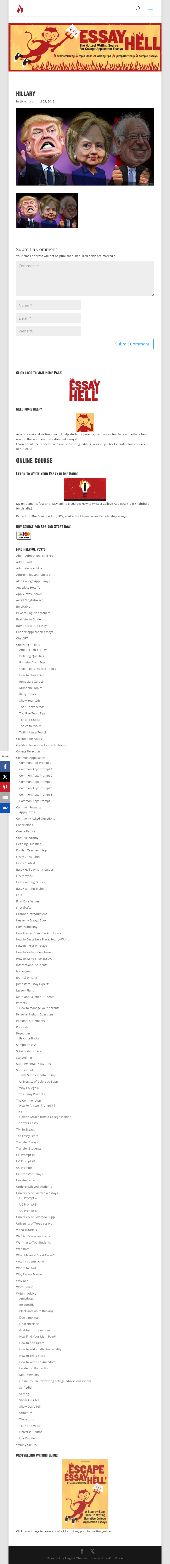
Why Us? (22, 1281)
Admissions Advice (29, 568)
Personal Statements (30, 1021)
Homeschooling (27, 927)
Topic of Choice (29, 720)
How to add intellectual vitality (40, 1349)
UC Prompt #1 (25, 1155)
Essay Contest (25, 863)
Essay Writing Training (31, 888)
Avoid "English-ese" (29, 600)
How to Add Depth (32, 1343)
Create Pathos (25, 831)
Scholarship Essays (29, 1051)
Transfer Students (28, 1148)
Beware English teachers (33, 613)
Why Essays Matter (29, 1274)
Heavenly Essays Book (31, 920)
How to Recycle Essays (31, 946)
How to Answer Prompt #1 (37, 1105)
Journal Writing (26, 978)
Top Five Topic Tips (32, 713)
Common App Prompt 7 (35, 763)
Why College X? (29, 1088)
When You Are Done (30, 1262)
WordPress (115, 1558)
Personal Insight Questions (34, 1014)
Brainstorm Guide (28, 619)
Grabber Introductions (31, 914)
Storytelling (24, 1057)
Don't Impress (29, 1317)
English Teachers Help (31, 850)
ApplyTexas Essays (29, 594)
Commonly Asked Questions (35, 818)
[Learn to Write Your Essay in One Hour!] (85, 489)
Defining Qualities (31, 656)
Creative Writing (27, 838)
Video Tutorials (26, 1230)
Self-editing (27, 1387)
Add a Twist (24, 562)
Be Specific (26, 1305)
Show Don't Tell (30, 1406)
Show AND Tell (29, 1400)
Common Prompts (28, 807)
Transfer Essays (27, 1142)
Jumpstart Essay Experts (33, 984)
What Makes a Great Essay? (35, 1255)
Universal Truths (30, 1432)
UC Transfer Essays (29, 1174)
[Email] (5, 797)
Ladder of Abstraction (34, 1368)
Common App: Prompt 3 (35, 782)
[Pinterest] (5, 787)
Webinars (22, 1249)
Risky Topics (27, 694)
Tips (19, 1112)
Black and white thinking (36, 1311)
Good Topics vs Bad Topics (37, 669)
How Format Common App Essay (38, 933)
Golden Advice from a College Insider (45, 1117)
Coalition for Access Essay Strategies (41, 745)
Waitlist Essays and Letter (34, 1236)
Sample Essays (26, 1045)
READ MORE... (25, 449)
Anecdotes (26, 1298)
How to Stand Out (31, 675)
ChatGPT (22, 638)
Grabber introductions (34, 1330)
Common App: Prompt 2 (35, 775)
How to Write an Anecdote (37, 1362)
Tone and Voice (29, 1426)
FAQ (19, 895)
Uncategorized (26, 1180)
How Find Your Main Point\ (37, 1336)
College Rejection (28, 751)
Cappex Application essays (34, 632)
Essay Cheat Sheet (28, 857)
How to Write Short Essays (34, 959)
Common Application (30, 758)
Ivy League (23, 971)
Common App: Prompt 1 (35, 769)
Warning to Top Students (33, 1242)
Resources (23, 1033)
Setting (24, 1394)
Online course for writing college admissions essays (55, 1381)
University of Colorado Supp (38, 1081)
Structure (25, 1413)
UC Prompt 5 (28, 1204)
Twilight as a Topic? (32, 732)
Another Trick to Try (33, 650)
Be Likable (23, 606)
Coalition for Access (29, 739)
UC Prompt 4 (28, 1198)
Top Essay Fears (27, 1136)
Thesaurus (26, 1419)
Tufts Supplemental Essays (38, 1075)
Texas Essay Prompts (30, 1094)
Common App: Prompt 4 (35, 788)
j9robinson (27, 101)
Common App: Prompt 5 (35, 794)
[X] (5, 777)
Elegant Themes (76, 1558)
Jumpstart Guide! (31, 681)
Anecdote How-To (28, 587)
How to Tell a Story (32, 1356)
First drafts (23, 907)
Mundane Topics (30, 688)
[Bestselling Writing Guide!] (85, 1494)
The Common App (28, 1100)
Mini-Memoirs (29, 1375)
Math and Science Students (35, 997)
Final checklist (29, 1324)
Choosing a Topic (28, 645)
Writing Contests (27, 1445)
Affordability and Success (33, 575)
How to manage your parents (39, 1008)
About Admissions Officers (34, 556)
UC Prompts (24, 1168)
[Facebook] (5, 766)
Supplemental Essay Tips (33, 1064)
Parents (21, 1003)
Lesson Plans (25, 990)
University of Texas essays (34, 1223)
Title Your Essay (27, 1123)
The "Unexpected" (31, 707)
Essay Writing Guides (30, 882)
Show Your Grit (29, 700)
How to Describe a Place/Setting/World (42, 939)
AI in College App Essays (33, 581)
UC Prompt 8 (28, 1211)
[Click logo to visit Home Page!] (85, 389)
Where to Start (26, 1268)
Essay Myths (24, 876)
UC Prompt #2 (25, 1161)
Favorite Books (29, 1038)
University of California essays (37, 1193)
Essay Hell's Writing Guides (35, 869)
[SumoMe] (5, 808)
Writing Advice (26, 1293)
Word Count (24, 1287)
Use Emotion (28, 1438)
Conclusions (24, 825)
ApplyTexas (27, 812)
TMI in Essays (25, 1129)
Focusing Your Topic (33, 662)
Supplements (25, 1070)
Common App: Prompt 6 (35, 801)
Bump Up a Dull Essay (31, 626)
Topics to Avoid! (30, 726)
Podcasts (22, 1027)
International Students (31, 965)
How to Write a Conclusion (34, 952)
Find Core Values (27, 901)
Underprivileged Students (34, 1187)
